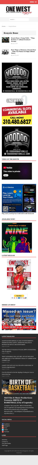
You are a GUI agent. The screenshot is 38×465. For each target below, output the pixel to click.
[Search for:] (19, 19)
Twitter (6, 430)
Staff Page (5, 445)
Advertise (4, 439)
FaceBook (7, 424)
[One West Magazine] (19, 10)
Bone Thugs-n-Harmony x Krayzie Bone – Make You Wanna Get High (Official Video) (23, 51)
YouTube (6, 431)
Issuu (5, 428)
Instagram (7, 426)
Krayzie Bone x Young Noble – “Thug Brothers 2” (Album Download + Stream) (22, 39)
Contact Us (5, 441)
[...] (13, 413)
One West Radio (6, 443)
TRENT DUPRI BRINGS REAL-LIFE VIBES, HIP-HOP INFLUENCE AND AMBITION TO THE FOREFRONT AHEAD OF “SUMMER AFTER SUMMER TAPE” (19, 358)
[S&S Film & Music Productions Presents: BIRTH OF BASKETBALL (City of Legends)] (19, 387)
